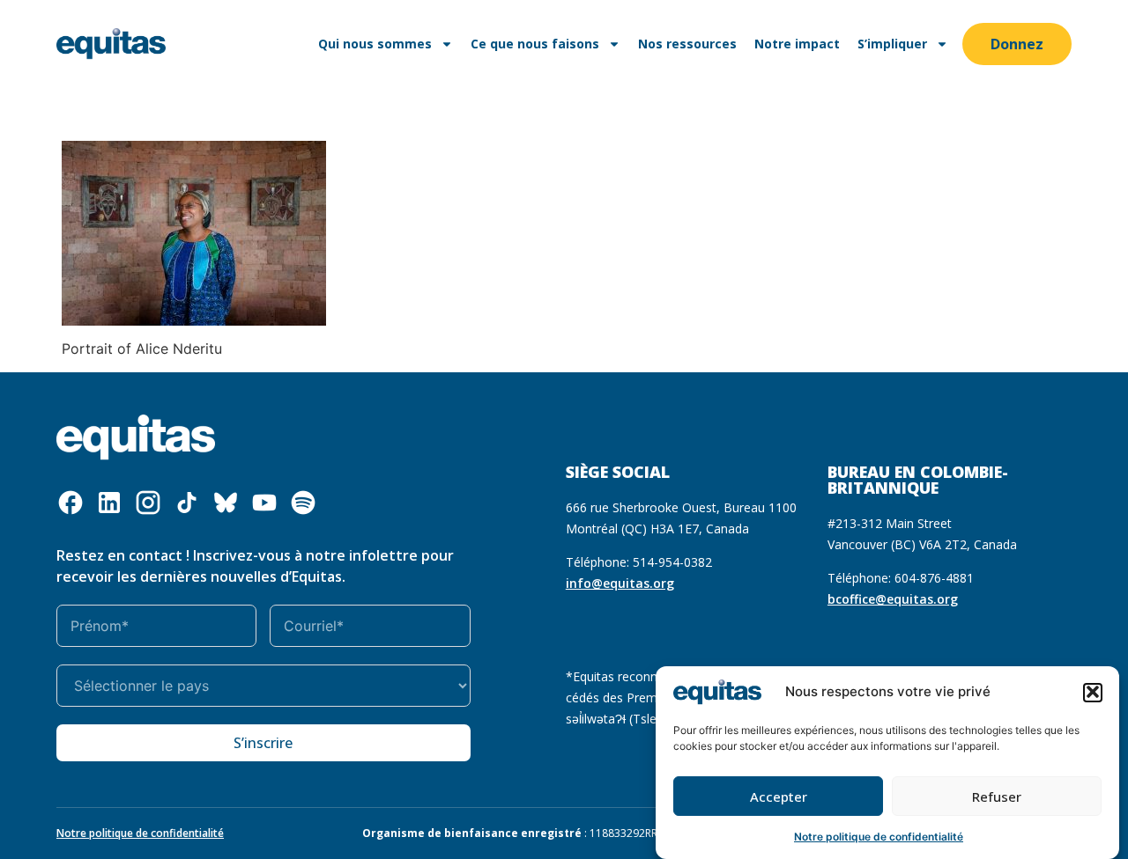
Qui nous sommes (375, 43)
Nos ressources (687, 43)
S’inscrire (263, 743)
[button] (1093, 692)
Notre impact (797, 43)
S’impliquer (892, 43)
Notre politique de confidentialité (878, 836)
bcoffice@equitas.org (892, 599)
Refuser (996, 796)
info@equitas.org (620, 583)
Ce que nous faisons (535, 43)
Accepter (778, 796)
